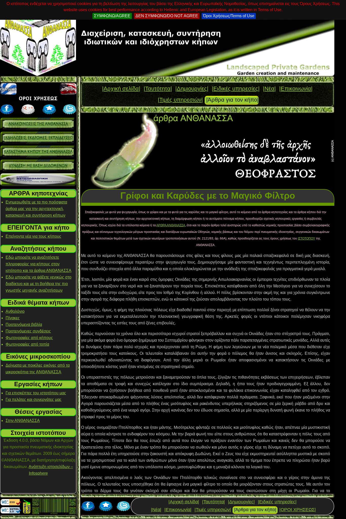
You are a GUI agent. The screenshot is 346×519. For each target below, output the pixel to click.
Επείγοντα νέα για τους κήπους (33, 236)
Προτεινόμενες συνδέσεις (28, 331)
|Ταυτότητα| (158, 88)
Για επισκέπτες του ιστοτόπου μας (36, 393)
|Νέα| (269, 88)
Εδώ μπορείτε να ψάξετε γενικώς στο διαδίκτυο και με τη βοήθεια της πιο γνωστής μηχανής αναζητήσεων (38, 283)
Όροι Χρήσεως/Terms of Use (228, 16)
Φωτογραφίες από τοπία (27, 344)
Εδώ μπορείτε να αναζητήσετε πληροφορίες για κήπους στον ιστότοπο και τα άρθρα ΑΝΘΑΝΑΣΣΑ (38, 264)
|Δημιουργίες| (191, 88)
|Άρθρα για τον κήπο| (232, 100)
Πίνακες (13, 318)
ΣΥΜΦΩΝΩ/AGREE (112, 16)
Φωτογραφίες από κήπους (29, 338)
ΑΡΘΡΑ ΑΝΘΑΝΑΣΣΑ (170, 225)
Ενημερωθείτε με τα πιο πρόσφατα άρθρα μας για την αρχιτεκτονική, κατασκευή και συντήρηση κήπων (36, 208)
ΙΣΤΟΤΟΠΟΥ (306, 238)
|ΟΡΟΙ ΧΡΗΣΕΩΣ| (297, 509)
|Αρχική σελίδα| (121, 88)
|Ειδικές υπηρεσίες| (236, 88)
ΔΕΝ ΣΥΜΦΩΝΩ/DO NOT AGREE (167, 16)
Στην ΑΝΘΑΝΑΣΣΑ (23, 420)
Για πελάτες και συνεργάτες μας (34, 399)
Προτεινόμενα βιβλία (24, 324)
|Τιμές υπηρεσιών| (180, 100)
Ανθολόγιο (15, 311)
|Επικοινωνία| (296, 88)
